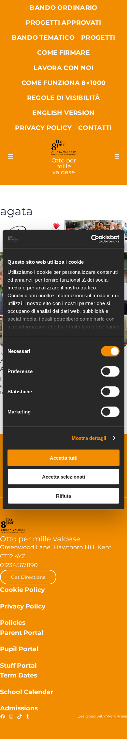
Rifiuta (63, 495)
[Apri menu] (10, 156)
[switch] (110, 371)
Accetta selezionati (63, 477)
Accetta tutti (64, 457)
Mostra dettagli (89, 438)
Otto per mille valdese (63, 166)
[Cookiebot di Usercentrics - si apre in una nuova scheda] (91, 239)
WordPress (116, 716)
